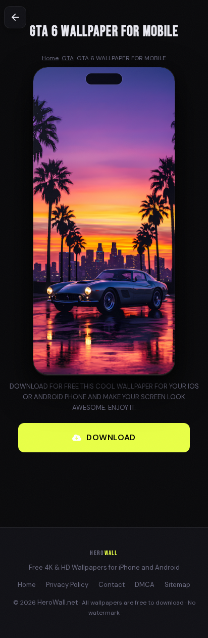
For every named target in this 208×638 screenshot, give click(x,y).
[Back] (15, 17)
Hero (104, 553)
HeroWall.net (57, 602)
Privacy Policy (67, 584)
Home (27, 584)
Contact (111, 584)
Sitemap (177, 584)
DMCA (144, 584)
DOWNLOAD (111, 437)
